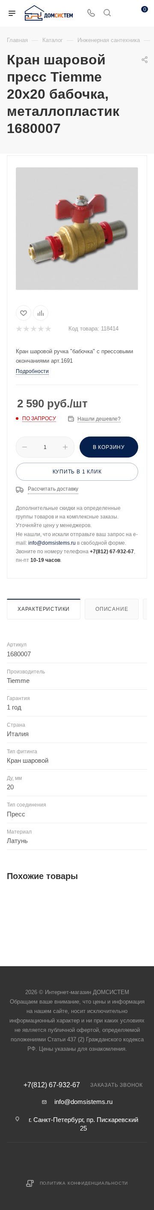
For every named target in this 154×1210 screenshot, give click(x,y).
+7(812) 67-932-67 (52, 1085)
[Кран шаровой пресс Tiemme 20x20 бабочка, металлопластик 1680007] (77, 228)
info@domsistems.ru (52, 543)
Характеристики (44, 609)
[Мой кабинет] (123, 13)
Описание (111, 609)
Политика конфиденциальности (84, 1183)
